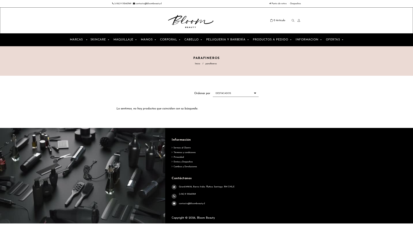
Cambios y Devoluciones (185, 167)
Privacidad (179, 157)
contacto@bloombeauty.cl (149, 4)
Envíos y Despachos (183, 162)
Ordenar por (202, 93)
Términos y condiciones (185, 152)
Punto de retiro (279, 4)
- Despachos (294, 4)
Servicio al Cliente (182, 148)
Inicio (197, 64)
